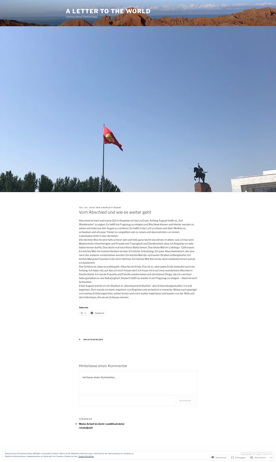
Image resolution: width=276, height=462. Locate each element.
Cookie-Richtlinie (86, 456)
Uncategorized (93, 339)
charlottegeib (111, 207)
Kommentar (185, 400)
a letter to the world (108, 11)
